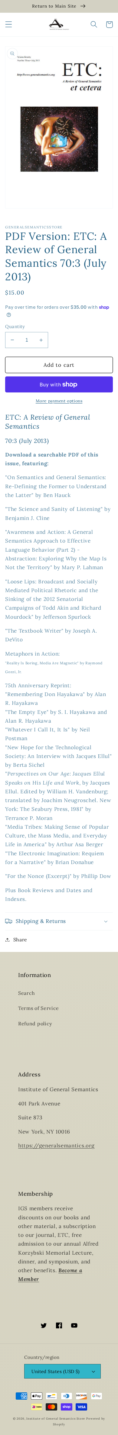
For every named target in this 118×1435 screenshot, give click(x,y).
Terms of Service (38, 1008)
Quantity (15, 326)
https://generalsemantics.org (56, 1145)
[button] (8, 24)
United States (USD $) (55, 1371)
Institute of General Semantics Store (55, 1418)
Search (26, 993)
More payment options (59, 401)
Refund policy (35, 1024)
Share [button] (20, 940)
